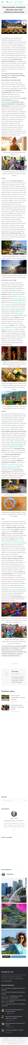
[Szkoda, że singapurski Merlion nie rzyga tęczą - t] (14, 890)
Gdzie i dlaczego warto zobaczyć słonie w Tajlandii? (15, 1024)
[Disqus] (14, 736)
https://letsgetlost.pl (15, 673)
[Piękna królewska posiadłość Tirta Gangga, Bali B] (14, 916)
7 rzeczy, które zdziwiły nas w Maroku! (14, 1030)
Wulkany (12, 327)
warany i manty (9, 329)
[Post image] (5, 698)
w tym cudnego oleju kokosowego (16, 589)
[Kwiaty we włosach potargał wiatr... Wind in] (14, 941)
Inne (4, 21)
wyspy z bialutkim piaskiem (19, 298)
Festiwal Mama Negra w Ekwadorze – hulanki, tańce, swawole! (17, 707)
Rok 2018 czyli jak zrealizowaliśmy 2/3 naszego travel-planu (18, 697)
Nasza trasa (5, 23)
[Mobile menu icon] (2, 2)
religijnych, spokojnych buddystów (12, 308)
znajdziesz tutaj (19, 978)
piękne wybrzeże (19, 296)
